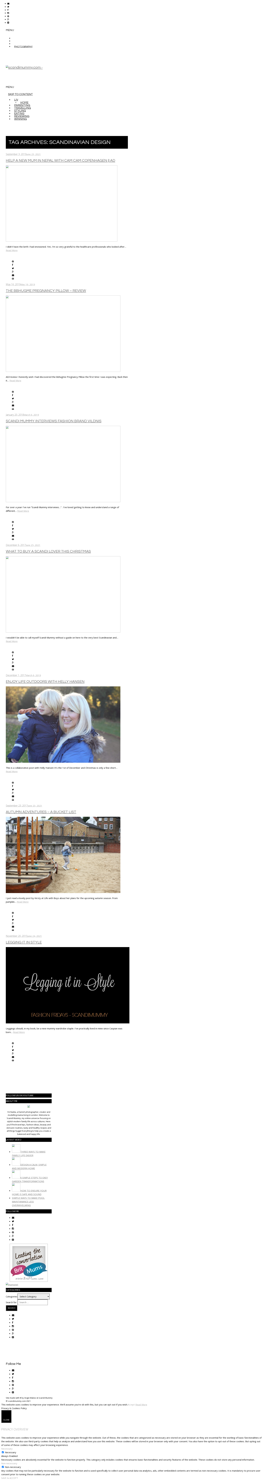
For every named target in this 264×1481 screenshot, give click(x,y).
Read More (12, 250)
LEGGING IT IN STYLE (24, 942)
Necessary (10, 1452)
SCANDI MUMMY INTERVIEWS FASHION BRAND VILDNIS (53, 421)
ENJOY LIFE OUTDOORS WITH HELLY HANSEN (45, 681)
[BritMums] (29, 1280)
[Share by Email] (13, 275)
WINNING (20, 119)
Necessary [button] (7, 1448)
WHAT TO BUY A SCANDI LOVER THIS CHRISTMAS (48, 551)
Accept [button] (131, 1404)
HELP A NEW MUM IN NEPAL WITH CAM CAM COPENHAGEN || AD (60, 160)
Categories (11, 1296)
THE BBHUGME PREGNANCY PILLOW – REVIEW (46, 291)
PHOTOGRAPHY (23, 46)
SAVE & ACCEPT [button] (9, 1477)
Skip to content (20, 94)
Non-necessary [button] (9, 1463)
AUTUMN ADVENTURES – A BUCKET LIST (41, 812)
